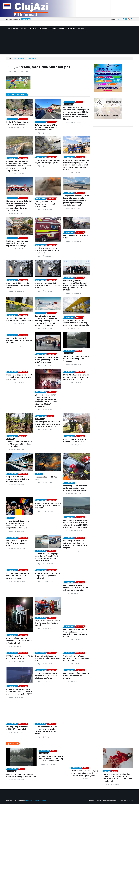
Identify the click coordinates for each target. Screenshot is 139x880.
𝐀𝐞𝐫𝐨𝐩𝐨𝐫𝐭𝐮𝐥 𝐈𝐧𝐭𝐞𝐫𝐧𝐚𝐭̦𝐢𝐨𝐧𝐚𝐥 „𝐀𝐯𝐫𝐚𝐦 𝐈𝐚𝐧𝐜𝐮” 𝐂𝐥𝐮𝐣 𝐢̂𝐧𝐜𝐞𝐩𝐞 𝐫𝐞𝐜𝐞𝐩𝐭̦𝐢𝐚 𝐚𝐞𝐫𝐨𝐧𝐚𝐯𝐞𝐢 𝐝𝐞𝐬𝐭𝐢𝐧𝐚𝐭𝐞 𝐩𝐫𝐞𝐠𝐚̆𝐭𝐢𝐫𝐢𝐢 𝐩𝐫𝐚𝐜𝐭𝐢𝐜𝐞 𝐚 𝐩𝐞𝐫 (76, 200)
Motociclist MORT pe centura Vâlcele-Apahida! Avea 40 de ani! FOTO (48, 505)
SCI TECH (81, 28)
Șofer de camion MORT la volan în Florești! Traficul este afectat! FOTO (46, 127)
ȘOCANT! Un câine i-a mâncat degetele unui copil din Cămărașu (76, 358)
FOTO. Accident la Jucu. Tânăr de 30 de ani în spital (19, 657)
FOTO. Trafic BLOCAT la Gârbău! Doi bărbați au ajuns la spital (19, 340)
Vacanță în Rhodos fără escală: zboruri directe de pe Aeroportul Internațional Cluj (76, 322)
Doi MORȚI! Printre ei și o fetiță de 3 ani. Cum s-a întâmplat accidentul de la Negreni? (75, 544)
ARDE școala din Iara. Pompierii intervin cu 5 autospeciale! (45, 203)
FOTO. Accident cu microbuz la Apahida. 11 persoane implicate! (47, 575)
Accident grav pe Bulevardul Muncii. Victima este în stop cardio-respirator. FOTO (47, 423)
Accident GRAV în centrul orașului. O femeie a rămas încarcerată (47, 250)
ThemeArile (45, 801)
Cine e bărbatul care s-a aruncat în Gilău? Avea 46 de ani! (47, 658)
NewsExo (36, 801)
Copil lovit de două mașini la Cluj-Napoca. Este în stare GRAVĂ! (47, 623)
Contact (91, 801)
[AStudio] (113, 108)
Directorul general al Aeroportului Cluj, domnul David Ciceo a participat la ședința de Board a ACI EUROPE (75, 285)
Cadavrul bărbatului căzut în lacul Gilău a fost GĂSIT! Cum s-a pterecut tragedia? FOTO (19, 691)
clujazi (11, 127)
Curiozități (71, 28)
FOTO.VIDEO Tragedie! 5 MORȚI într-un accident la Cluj (18, 542)
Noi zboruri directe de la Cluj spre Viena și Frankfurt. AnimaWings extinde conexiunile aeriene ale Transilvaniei (19, 205)
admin (11, 71)
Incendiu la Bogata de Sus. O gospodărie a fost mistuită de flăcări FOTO (19, 377)
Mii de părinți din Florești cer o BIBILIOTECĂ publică (19, 727)
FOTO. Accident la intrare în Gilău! (75, 236)
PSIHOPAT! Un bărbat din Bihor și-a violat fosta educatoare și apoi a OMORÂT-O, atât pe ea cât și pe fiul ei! (117, 777)
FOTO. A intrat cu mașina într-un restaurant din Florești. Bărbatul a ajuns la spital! (47, 730)
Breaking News (13, 28)
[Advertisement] (69, 42)
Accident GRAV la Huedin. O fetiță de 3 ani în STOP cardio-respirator (18, 575)
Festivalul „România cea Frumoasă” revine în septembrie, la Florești (17, 243)
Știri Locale (43, 28)
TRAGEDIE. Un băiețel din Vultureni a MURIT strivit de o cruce (47, 285)
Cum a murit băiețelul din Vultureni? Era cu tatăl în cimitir (18, 285)
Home (9, 58)
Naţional (24, 28)
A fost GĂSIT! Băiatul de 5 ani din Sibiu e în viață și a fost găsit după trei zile (19, 443)
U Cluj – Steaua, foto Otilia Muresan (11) (24, 58)
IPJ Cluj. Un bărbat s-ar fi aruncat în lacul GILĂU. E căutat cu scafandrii (46, 675)
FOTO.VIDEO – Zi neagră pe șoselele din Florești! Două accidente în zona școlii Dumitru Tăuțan (46, 557)
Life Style (53, 28)
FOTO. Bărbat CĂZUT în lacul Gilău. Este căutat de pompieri (76, 675)
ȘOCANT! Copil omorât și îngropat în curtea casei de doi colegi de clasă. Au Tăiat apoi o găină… (85, 773)
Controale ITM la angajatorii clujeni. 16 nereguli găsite (47, 161)
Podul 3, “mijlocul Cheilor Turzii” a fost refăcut (17, 123)
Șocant (62, 28)
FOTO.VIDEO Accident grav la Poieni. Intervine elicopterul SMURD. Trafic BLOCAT (76, 377)
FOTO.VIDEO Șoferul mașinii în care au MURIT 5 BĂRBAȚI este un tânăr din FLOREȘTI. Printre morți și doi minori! (75, 523)
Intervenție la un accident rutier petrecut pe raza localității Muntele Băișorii (75, 487)
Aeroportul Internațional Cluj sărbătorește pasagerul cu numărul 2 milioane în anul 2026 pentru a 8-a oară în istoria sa (76, 165)
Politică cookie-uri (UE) (126, 801)
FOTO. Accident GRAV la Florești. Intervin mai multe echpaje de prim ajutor (75, 587)
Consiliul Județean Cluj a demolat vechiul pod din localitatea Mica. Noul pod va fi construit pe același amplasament (19, 166)
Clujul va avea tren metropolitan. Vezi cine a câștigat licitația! (17, 478)
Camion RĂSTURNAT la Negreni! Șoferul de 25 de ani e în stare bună (19, 640)
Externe (33, 28)
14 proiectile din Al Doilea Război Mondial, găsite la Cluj (19, 319)
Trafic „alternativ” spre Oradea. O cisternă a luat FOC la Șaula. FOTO (76, 658)
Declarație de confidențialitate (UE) (106, 801)
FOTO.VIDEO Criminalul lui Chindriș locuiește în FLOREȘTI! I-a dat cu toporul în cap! (75, 633)
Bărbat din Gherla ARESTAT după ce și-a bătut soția (75, 440)
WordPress (29, 801)
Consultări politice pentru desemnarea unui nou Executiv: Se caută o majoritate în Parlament (17, 524)
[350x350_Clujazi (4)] (113, 78)
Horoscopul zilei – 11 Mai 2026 (46, 478)
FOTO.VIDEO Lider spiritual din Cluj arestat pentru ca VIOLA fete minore (47, 359)
